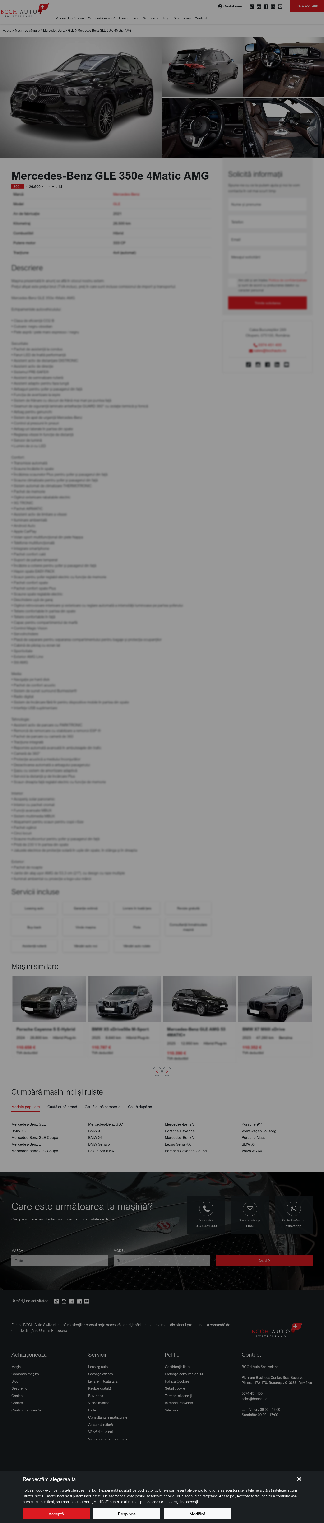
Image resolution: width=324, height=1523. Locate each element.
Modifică (197, 1513)
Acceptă (56, 1513)
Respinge (127, 1513)
